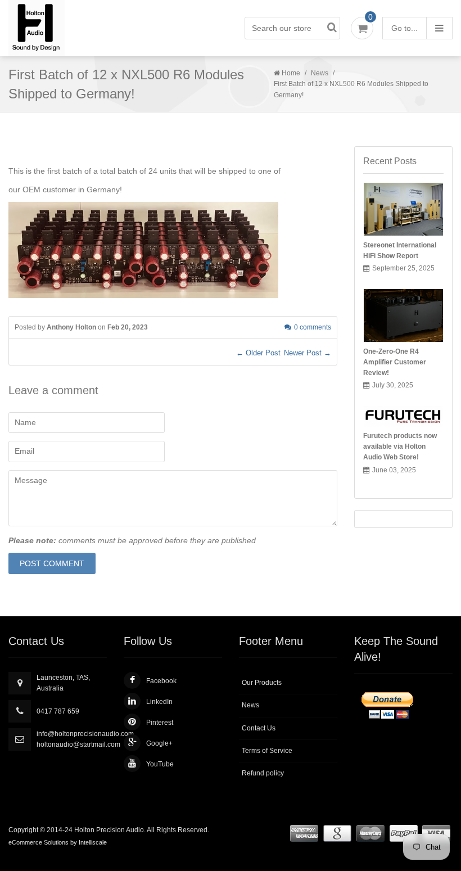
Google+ (159, 743)
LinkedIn (159, 702)
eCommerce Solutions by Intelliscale (57, 842)
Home (291, 73)
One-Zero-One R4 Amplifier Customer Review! (394, 362)
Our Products (262, 683)
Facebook (161, 681)
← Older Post (258, 353)
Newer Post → (307, 353)
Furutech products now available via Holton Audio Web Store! (400, 446)
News (319, 73)
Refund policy (263, 773)
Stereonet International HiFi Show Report (399, 250)
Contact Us (258, 728)
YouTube (160, 764)
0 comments (312, 327)
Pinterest (159, 722)
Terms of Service (267, 751)
